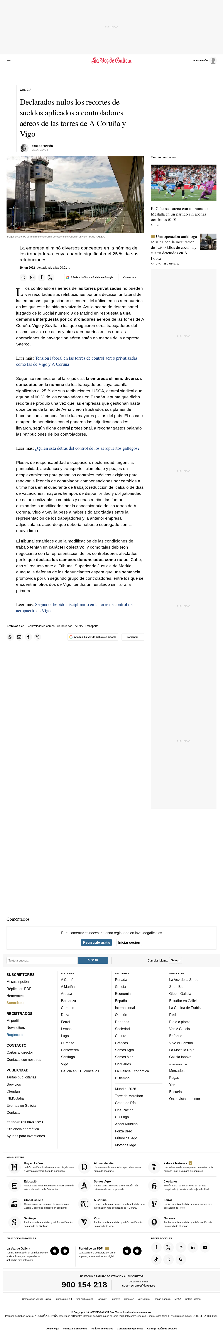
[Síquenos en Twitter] (168, 1247)
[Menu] (9, 60)
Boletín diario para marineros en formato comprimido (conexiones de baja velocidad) (186, 1185)
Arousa (66, 994)
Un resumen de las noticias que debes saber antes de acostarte (117, 1167)
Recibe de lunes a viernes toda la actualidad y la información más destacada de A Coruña (119, 1203)
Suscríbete (15, 1003)
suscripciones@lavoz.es (138, 1285)
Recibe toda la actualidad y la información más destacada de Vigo (118, 1222)
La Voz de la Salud (183, 980)
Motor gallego (125, 1145)
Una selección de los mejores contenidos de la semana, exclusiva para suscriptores (188, 1167)
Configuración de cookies (162, 1328)
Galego (175, 960)
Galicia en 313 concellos (80, 1071)
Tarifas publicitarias (21, 1077)
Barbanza (68, 1001)
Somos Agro (124, 1050)
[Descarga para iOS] (54, 1250)
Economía (123, 994)
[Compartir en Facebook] (41, 277)
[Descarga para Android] (65, 1250)
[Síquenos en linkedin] (193, 1247)
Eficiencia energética (23, 1129)
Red (172, 1015)
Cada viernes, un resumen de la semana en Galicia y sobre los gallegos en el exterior (47, 1203)
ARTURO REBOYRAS (163, 263)
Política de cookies (102, 1328)
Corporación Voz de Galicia (36, 1299)
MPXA (177, 1299)
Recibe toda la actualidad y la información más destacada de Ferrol (188, 1203)
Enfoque (175, 1036)
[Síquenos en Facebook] (156, 1247)
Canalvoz (129, 1299)
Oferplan (13, 1091)
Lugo (65, 1036)
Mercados (176, 1071)
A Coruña (68, 980)
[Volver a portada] (111, 60)
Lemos (66, 1029)
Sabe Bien (177, 987)
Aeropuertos (64, 626)
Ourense (67, 1043)
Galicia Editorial (193, 1299)
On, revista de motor (184, 1099)
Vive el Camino (181, 1043)
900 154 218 (84, 1284)
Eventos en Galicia (21, 1105)
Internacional (125, 1008)
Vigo (64, 1064)
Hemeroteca (16, 996)
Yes (172, 1085)
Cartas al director (20, 1052)
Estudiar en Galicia (184, 1001)
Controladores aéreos (41, 626)
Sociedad (122, 1029)
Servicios (14, 1084)
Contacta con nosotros (24, 1059)
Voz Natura (144, 1299)
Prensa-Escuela (162, 1299)
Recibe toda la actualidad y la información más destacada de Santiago (48, 1222)
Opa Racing (124, 1110)
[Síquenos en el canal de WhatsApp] (168, 1259)
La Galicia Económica (132, 1071)
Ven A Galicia (179, 1029)
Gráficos (121, 1043)
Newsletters (16, 1027)
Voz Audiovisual (84, 1299)
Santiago (68, 1057)
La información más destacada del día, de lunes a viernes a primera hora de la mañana (49, 1167)
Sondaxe (115, 1299)
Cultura (120, 1036)
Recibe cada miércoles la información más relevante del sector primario (116, 1185)
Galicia (120, 987)
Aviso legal (52, 1328)
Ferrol (65, 1022)
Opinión (121, 1015)
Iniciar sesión (129, 942)
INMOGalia (15, 1098)
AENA (79, 626)
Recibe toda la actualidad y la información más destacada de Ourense (188, 1222)
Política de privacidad (75, 1328)
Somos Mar (124, 1057)
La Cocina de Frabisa (186, 1008)
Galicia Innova (180, 1057)
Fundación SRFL (64, 1299)
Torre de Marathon (129, 1096)
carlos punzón (42, 146)
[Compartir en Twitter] (50, 277)
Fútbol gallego (126, 1138)
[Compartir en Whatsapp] (23, 277)
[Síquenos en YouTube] (205, 1247)
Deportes (122, 1022)
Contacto (13, 1112)
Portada (121, 980)
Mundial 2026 (125, 1089)
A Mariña (68, 987)
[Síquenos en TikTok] (156, 1259)
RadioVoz (102, 1299)
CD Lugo (122, 1117)
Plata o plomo (180, 1022)
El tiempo (122, 1078)
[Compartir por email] (32, 277)
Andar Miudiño (126, 1124)
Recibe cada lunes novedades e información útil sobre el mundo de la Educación (49, 1185)
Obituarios (123, 1064)
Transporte (91, 626)
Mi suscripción (18, 982)
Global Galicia (180, 994)
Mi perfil (13, 1020)
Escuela (175, 1092)
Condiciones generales (130, 1328)
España (121, 1001)
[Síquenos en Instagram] (181, 1247)
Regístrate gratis (96, 942)
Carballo (67, 1008)
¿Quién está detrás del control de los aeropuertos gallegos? (87, 448)
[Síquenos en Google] (181, 1259)
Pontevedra (70, 1050)
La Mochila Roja (181, 1050)
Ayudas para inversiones (26, 1136)
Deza (65, 1015)
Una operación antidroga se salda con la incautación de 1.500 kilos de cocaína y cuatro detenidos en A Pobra (174, 247)
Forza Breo (123, 1131)
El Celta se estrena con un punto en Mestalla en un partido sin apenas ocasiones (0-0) (180, 214)
